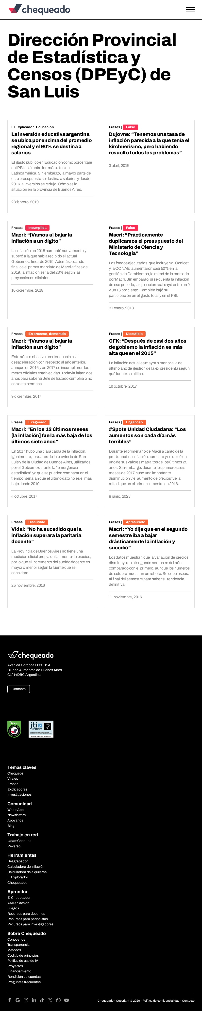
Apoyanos (15, 820)
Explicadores (17, 789)
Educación (45, 127)
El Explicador (22, 127)
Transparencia (18, 945)
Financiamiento (19, 971)
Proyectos (15, 966)
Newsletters (16, 815)
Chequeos (15, 773)
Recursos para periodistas (27, 919)
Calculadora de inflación (25, 867)
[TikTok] (44, 1001)
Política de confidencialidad (161, 1000)
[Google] (20, 1001)
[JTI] (41, 729)
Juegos (13, 908)
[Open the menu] (190, 10)
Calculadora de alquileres (27, 872)
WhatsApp (15, 810)
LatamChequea (19, 841)
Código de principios (23, 955)
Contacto (19, 689)
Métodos (14, 950)
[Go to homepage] (30, 10)
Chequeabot (17, 883)
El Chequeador (19, 898)
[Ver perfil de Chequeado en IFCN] (14, 729)
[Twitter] (52, 1001)
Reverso (13, 846)
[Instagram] (28, 1001)
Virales (12, 778)
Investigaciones (19, 794)
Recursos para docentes (26, 914)
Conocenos (16, 939)
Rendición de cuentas (24, 977)
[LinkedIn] (36, 1001)
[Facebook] (11, 1001)
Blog (11, 826)
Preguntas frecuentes (24, 982)
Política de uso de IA (22, 961)
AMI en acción (18, 903)
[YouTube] (66, 1001)
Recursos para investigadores (30, 924)
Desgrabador (17, 861)
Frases (114, 127)
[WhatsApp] (60, 1001)
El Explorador (17, 877)
